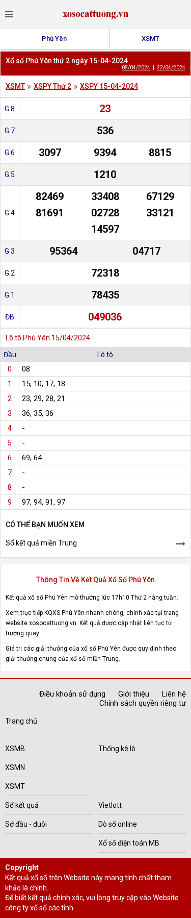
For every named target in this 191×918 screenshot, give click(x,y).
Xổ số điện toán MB (128, 843)
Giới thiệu (133, 694)
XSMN (15, 767)
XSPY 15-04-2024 (109, 86)
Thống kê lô (116, 749)
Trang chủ (21, 721)
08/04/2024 (136, 67)
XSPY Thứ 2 (52, 86)
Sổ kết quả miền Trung (41, 543)
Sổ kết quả (22, 805)
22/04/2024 (171, 67)
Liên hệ (174, 694)
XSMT (150, 38)
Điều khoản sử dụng (72, 694)
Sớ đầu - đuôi (26, 824)
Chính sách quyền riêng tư (142, 703)
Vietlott (110, 805)
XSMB (15, 749)
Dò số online (117, 824)
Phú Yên (54, 38)
